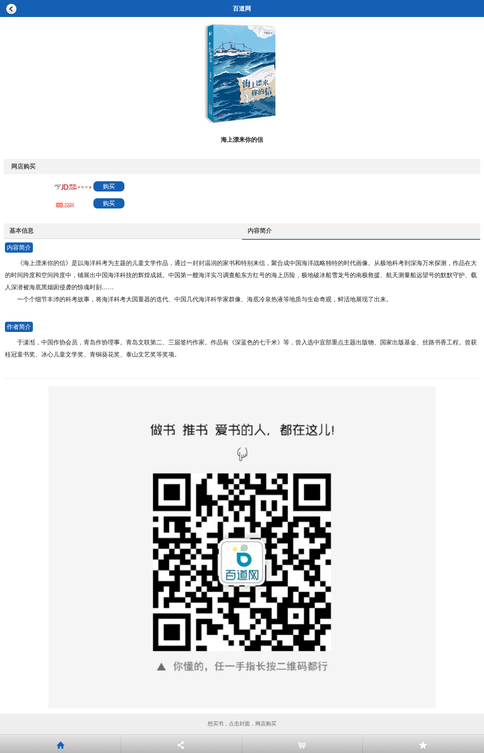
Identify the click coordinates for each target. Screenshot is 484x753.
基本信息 (21, 230)
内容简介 (260, 230)
